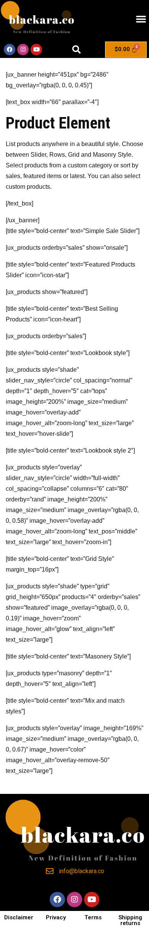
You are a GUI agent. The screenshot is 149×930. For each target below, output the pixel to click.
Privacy (56, 917)
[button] (141, 19)
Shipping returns (130, 920)
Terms (93, 917)
